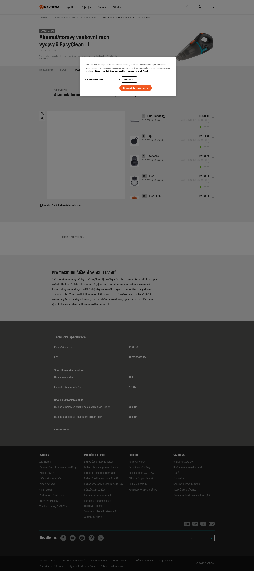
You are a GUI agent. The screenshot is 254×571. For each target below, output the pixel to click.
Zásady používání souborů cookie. (110, 71)
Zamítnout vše (129, 79)
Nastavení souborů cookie (94, 79)
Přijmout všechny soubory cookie (135, 88)
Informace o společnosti (137, 71)
